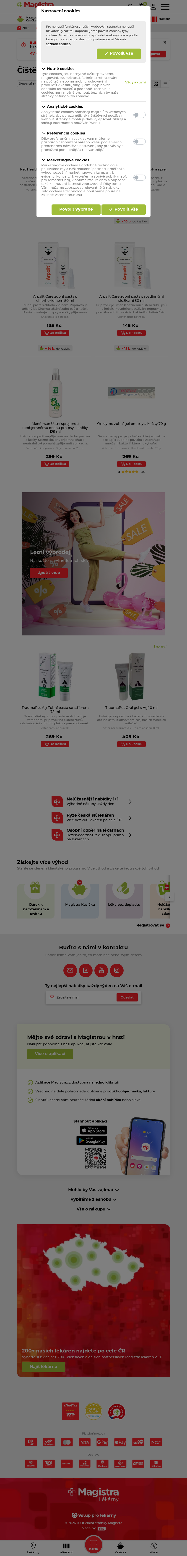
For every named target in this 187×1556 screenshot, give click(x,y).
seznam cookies (58, 44)
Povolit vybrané (76, 209)
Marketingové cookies (68, 160)
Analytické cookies (65, 106)
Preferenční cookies (66, 133)
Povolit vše (121, 54)
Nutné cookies (61, 69)
